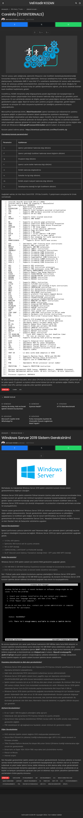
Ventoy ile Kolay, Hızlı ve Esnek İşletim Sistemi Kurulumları (14, 407)
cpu (20, 389)
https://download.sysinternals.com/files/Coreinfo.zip (46, 130)
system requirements (9, 784)
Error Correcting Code (65, 778)
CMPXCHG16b (16, 778)
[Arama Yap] (76, 3)
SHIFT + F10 (55, 781)
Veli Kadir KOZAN (41, 3)
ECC (54, 778)
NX (40, 781)
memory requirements (30, 781)
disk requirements (45, 778)
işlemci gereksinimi (8, 781)
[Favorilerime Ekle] (35, 32)
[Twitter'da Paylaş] (41, 24)
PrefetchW (47, 781)
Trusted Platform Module (30, 784)
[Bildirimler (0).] (79, 3)
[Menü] (3, 3)
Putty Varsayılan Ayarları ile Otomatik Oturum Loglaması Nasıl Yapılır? (40, 421)
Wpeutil (65, 784)
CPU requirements (28, 778)
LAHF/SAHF (19, 781)
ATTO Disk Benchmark (66, 406)
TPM (19, 784)
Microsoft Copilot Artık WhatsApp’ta (11, 420)
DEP (37, 778)
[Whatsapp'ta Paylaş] (68, 24)
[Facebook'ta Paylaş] (15, 24)
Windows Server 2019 (54, 784)
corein (15, 389)
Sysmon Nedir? (35, 406)
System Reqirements (71, 781)
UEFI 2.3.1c (43, 784)
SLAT (61, 781)
